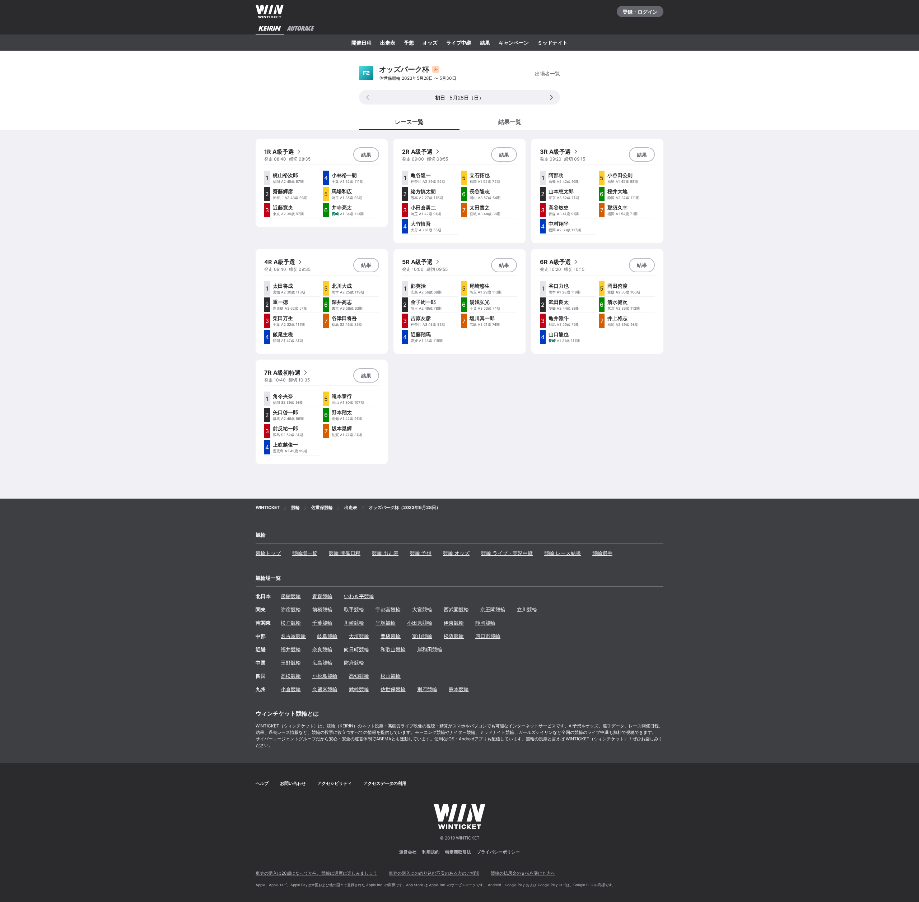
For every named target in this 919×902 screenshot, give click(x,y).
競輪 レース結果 (562, 553)
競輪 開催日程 (344, 553)
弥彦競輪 (291, 609)
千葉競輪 (322, 623)
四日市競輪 (487, 636)
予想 (409, 43)
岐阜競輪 (327, 636)
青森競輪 (322, 596)
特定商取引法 (458, 852)
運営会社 (407, 852)
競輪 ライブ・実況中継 (507, 553)
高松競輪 (291, 676)
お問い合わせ (293, 783)
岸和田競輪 (429, 649)
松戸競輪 (291, 623)
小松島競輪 (324, 676)
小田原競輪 (419, 623)
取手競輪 (354, 609)
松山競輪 (391, 676)
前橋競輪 (322, 609)
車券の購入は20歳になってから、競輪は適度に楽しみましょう (316, 873)
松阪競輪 (454, 636)
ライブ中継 (458, 43)
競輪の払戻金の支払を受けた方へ (523, 873)
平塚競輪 (385, 623)
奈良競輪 (322, 649)
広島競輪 (322, 663)
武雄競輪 (359, 689)
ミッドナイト (552, 43)
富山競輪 (422, 636)
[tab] (510, 121)
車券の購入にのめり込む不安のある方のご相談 (434, 873)
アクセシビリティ (334, 783)
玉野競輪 (291, 663)
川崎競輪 (354, 623)
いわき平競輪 (359, 596)
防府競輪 (354, 663)
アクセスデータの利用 (384, 783)
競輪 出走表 (385, 553)
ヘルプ (262, 783)
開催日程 (361, 43)
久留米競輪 (324, 689)
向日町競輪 (356, 649)
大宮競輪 (422, 609)
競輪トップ (268, 553)
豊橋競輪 (391, 636)
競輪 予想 (420, 553)
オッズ (430, 43)
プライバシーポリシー (498, 852)
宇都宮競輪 (388, 609)
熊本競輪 (459, 689)
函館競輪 (291, 596)
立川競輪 (527, 609)
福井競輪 (291, 649)
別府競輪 (427, 689)
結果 (485, 43)
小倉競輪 (291, 689)
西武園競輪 (456, 609)
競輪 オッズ (456, 553)
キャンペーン (514, 43)
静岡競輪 (485, 623)
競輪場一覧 (304, 553)
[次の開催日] (551, 97)
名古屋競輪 (293, 636)
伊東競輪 (454, 623)
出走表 (387, 43)
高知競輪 (359, 676)
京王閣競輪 (492, 609)
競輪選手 (602, 553)
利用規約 (430, 852)
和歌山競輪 (393, 649)
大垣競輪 (359, 636)
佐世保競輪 (393, 689)
